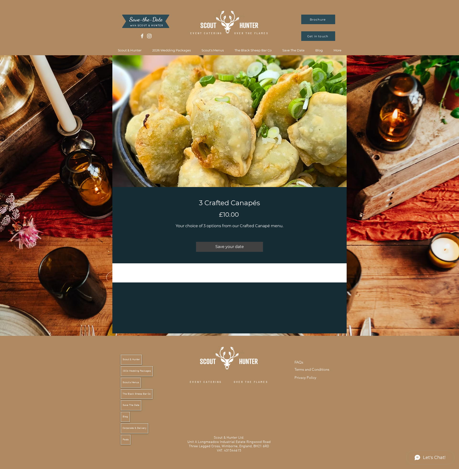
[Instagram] (149, 36)
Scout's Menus (131, 382)
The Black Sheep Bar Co (137, 394)
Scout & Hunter (131, 359)
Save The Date (131, 405)
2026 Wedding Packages (137, 371)
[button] (129, 50)
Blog (125, 416)
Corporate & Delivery (134, 428)
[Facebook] (142, 36)
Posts (126, 439)
